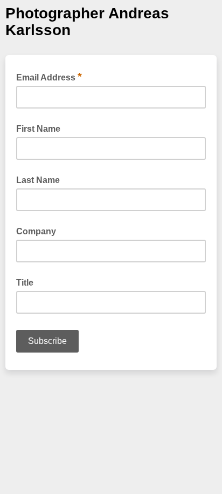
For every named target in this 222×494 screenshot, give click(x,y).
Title (24, 282)
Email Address (49, 77)
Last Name (38, 180)
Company (36, 231)
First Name (38, 128)
